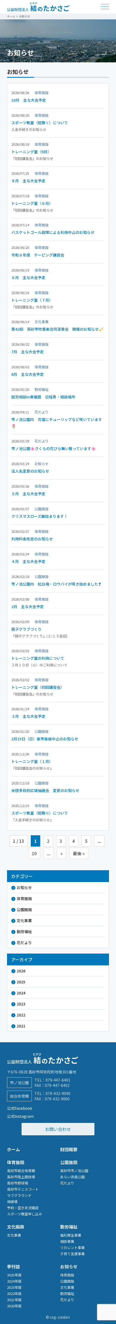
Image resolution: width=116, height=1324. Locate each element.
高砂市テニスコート (23, 1189)
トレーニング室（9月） (31, 151)
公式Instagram (20, 1116)
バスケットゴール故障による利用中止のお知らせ (52, 232)
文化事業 (24, 920)
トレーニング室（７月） (32, 300)
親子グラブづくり (26, 629)
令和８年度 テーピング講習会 (37, 255)
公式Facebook (19, 1108)
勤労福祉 (24, 931)
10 (34, 853)
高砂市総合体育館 (21, 1170)
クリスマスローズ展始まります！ (39, 516)
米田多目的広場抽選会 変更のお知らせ (45, 790)
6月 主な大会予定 (27, 374)
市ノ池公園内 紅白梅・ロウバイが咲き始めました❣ (56, 584)
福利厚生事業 (70, 1235)
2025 (21, 981)
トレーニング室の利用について (37, 658)
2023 (21, 1004)
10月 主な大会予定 (28, 100)
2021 (21, 1026)
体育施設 (24, 898)
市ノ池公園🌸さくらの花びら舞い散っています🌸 (53, 448)
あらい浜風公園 (72, 1176)
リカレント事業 (72, 1247)
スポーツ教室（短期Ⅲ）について (39, 813)
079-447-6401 (58, 1080)
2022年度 (14, 1293)
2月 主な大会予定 (27, 606)
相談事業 (67, 1241)
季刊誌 (13, 1266)
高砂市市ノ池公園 (74, 1170)
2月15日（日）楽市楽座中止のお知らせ (44, 738)
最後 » (79, 853)
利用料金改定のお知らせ (32, 538)
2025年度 (14, 1274)
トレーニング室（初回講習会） (37, 687)
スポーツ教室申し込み (24, 1213)
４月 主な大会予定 (28, 561)
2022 (21, 1015)
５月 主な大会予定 (28, 493)
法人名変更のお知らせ (30, 471)
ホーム (13, 1149)
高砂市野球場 (17, 1183)
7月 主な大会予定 (27, 351)
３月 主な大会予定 (28, 716)
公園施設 (24, 909)
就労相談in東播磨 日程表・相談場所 (43, 396)
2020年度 (14, 1305)
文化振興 (15, 1226)
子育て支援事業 (72, 1253)
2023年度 (14, 1287)
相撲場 (12, 1201)
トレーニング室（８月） (32, 203)
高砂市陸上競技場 (21, 1176)
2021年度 (14, 1299)
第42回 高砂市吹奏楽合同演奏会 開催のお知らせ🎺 (57, 329)
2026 (21, 970)
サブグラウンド (19, 1195)
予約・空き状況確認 (23, 1207)
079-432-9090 (58, 1093)
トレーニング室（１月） (32, 761)
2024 (21, 992)
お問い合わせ (58, 1129)
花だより (24, 942)
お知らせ (24, 887)
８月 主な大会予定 (28, 277)
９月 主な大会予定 (28, 180)
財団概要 (68, 1149)
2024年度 (14, 1281)
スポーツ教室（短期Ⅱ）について (39, 122)
